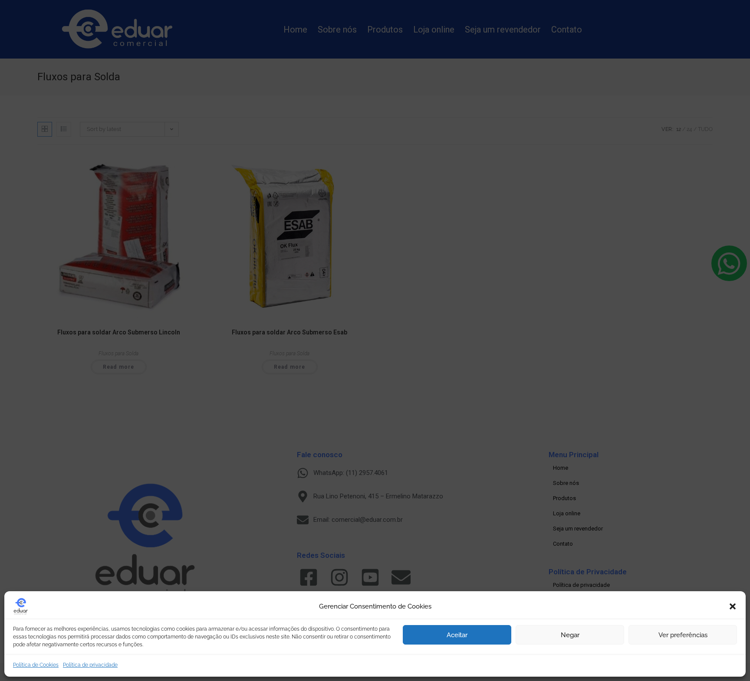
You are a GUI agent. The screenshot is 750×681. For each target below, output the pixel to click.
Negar (570, 635)
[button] (732, 606)
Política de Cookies (36, 665)
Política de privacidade (90, 665)
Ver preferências (682, 635)
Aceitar (457, 635)
